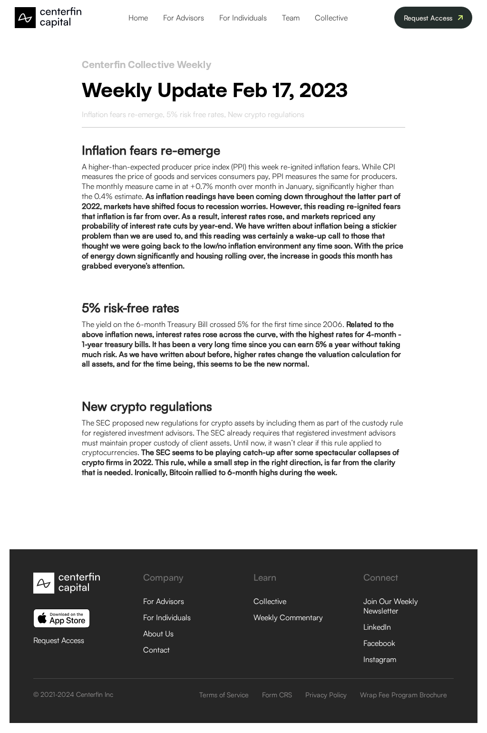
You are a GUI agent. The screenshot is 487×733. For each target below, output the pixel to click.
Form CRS (277, 694)
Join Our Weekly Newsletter (390, 605)
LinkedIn (377, 627)
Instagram (379, 659)
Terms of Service (224, 694)
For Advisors (183, 17)
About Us (158, 633)
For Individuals (243, 17)
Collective (331, 17)
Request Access (58, 640)
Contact (156, 649)
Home (138, 17)
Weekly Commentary (288, 617)
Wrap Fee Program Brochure (403, 694)
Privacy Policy (326, 694)
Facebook (379, 643)
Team (291, 17)
